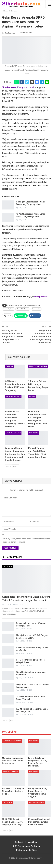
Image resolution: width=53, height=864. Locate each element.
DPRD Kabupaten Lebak (32, 305)
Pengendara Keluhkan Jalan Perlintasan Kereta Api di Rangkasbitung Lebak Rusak (40, 336)
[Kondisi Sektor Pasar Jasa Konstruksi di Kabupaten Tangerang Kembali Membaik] (15, 402)
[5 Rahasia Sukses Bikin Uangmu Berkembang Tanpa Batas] (38, 372)
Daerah (9, 366)
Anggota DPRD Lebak (15, 305)
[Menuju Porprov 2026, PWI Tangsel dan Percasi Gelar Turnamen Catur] (8, 638)
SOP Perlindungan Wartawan (26, 846)
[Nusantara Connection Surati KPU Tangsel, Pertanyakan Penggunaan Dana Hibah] (38, 402)
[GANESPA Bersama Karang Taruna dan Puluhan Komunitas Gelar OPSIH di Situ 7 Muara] (8, 651)
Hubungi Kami (31, 842)
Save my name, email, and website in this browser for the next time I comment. (26, 540)
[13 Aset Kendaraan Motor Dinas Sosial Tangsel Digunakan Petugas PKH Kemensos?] (8, 217)
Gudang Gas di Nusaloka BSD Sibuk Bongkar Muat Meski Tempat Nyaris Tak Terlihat (12, 336)
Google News (41, 296)
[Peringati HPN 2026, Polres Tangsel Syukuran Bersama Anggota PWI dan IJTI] (39, 778)
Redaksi (19, 842)
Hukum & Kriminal (10, 772)
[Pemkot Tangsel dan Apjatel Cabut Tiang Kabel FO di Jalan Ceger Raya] (38, 438)
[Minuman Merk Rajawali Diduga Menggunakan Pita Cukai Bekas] (39, 809)
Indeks (32, 396)
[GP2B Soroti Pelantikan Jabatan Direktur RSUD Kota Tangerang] (15, 372)
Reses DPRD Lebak (23, 309)
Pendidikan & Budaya (38, 366)
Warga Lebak (36, 309)
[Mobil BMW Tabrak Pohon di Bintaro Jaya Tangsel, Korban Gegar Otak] (13, 809)
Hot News (33, 433)
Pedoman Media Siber (26, 850)
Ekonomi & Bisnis (13, 396)
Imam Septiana (9, 309)
